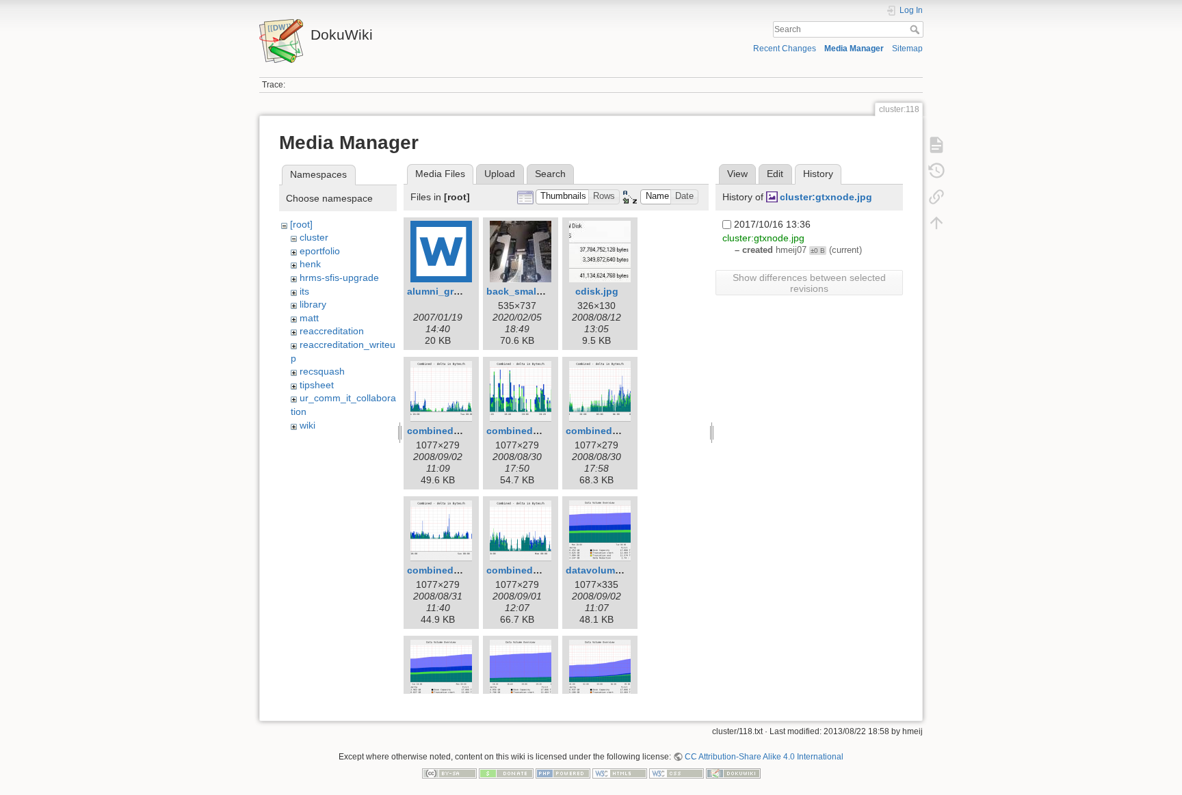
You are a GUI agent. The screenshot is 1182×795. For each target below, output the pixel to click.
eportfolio (320, 250)
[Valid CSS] (676, 772)
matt (309, 317)
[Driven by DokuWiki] (733, 772)
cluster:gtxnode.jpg (826, 196)
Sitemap (907, 48)
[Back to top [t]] (936, 223)
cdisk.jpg (596, 291)
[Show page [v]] (936, 145)
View (737, 173)
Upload (499, 173)
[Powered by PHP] (563, 772)
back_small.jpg (521, 291)
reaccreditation (332, 330)
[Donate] (506, 772)
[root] (301, 224)
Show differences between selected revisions (809, 283)
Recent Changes (784, 48)
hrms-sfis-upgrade (339, 277)
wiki (307, 425)
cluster (314, 237)
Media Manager (854, 48)
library (313, 304)
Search (916, 29)
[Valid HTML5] (619, 772)
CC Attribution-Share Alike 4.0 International (764, 757)
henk (310, 263)
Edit (775, 173)
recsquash (322, 371)
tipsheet (317, 384)
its (304, 291)
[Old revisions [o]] (936, 171)
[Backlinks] (936, 197)
